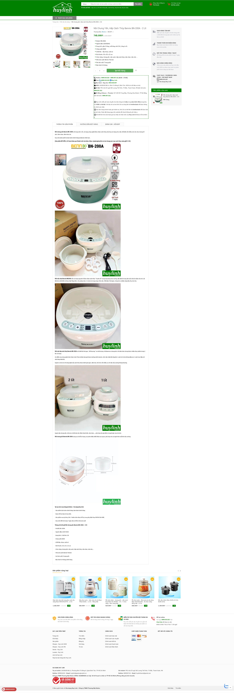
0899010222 (61, 673)
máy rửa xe (94, 7)
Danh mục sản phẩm (65, 18)
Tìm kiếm (81, 636)
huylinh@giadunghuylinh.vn (78, 673)
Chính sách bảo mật (111, 636)
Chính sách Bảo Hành (111, 647)
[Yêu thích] (136, 70)
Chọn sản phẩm (111, 606)
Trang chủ (55, 636)
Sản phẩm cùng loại (60, 570)
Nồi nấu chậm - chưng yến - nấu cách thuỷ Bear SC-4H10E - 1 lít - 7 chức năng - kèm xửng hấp (116, 601)
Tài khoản (156, 5)
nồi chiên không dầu (102, 7)
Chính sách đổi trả (110, 641)
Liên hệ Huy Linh (57, 655)
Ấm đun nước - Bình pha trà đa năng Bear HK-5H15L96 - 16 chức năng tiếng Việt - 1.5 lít (143, 601)
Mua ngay (56, 606)
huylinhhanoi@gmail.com (143, 673)
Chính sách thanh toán (111, 644)
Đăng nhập (156, 3)
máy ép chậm (125, 7)
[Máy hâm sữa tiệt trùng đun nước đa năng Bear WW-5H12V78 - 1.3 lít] (64, 587)
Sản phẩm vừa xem (160, 90)
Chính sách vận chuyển (112, 638)
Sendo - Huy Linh (58, 649)
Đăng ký (162, 3)
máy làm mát (118, 7)
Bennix (104, 32)
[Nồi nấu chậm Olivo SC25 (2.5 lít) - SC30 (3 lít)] (169, 587)
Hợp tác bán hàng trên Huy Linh (62, 657)
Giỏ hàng (81, 644)
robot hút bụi (111, 7)
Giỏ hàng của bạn (176, 3)
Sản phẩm (55, 641)
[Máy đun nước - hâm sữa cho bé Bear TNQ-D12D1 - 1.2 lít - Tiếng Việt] (90, 587)
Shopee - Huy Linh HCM (60, 644)
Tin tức (81, 647)
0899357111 (127, 673)
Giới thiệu (55, 638)
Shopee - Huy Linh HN (59, 647)
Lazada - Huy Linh (58, 652)
